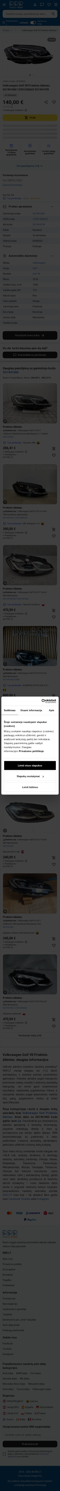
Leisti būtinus (30, 787)
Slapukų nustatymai (28, 776)
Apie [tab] (51, 710)
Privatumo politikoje (31, 751)
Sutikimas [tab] (10, 710)
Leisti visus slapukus (30, 765)
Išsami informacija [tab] (31, 710)
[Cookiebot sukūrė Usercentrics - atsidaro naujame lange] (42, 701)
